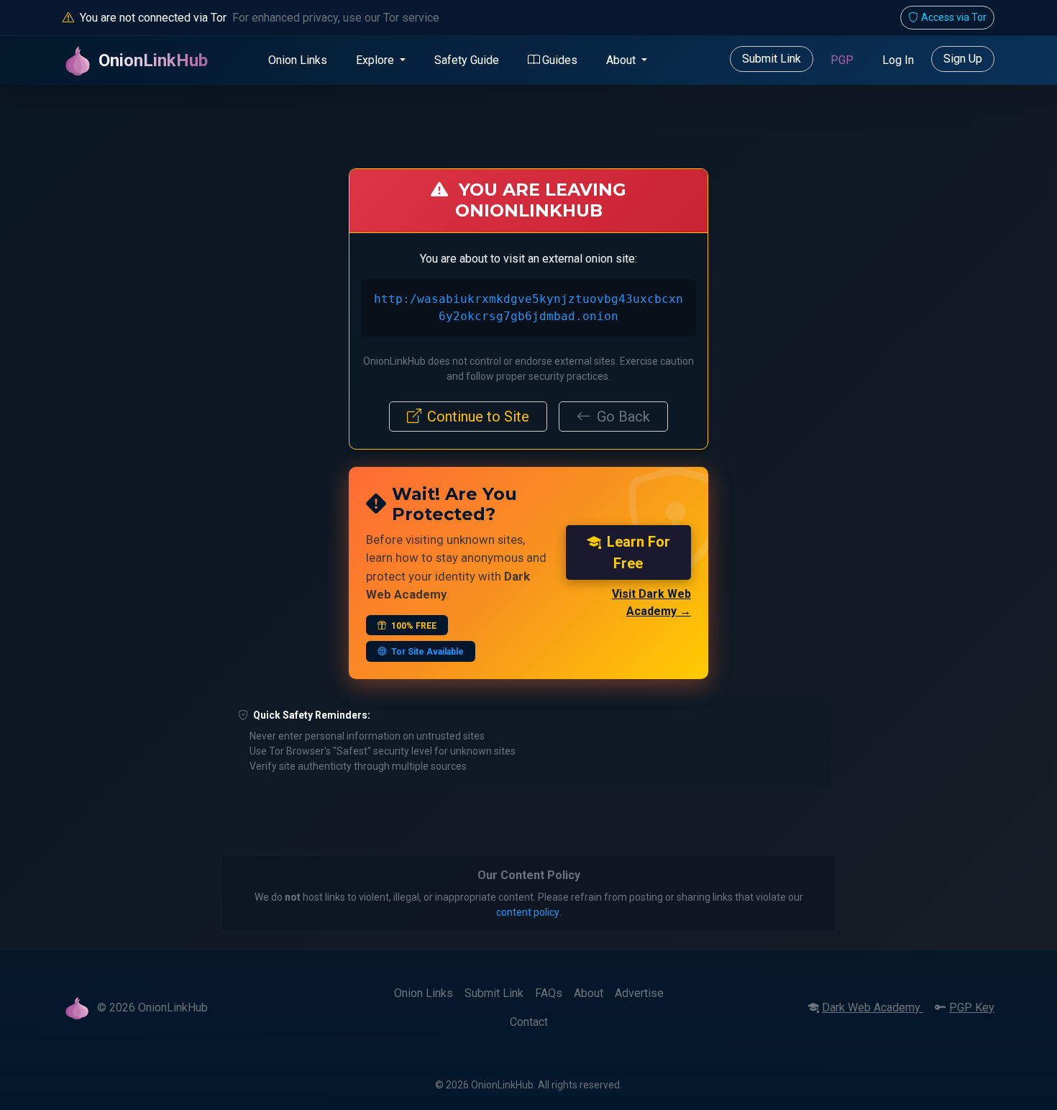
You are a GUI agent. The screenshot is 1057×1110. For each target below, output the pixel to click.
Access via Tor (954, 17)
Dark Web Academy (872, 1007)
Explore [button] (376, 60)
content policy (527, 912)
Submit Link (771, 58)
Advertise (639, 993)
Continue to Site (478, 416)
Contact (529, 1022)
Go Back (623, 416)
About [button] (622, 60)
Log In (898, 60)
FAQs (548, 993)
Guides (559, 60)
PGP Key (971, 1007)
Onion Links (297, 60)
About (588, 993)
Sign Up (962, 58)
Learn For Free (638, 552)
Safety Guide (466, 60)
